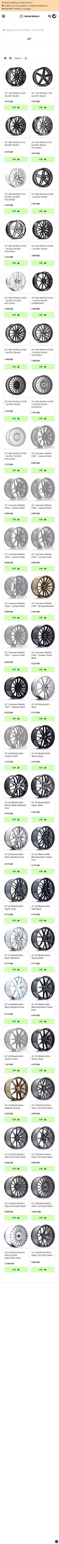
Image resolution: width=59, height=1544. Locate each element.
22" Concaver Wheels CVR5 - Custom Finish (41, 555)
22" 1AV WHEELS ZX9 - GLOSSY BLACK (42, 94)
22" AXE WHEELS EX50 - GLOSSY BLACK (15, 403)
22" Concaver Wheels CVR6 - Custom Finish (15, 604)
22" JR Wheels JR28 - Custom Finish (14, 754)
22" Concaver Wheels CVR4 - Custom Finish (15, 555)
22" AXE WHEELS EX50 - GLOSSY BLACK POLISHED (42, 404)
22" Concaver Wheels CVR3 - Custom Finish (41, 506)
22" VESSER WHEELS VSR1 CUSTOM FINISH (42, 1106)
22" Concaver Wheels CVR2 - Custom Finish (15, 506)
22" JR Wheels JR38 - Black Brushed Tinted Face (41, 857)
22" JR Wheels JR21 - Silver (41, 705)
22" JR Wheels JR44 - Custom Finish (14, 1057)
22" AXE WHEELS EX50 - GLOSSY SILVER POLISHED (15, 456)
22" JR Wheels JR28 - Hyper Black (41, 803)
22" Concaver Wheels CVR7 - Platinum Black (15, 705)
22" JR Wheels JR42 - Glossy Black (41, 956)
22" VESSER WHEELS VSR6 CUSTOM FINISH (42, 1254)
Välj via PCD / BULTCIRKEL (18, 30)
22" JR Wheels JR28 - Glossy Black (41, 754)
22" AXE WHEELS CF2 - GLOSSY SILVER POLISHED (15, 197)
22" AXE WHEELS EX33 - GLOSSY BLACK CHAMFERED (42, 300)
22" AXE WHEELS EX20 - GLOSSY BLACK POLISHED (15, 248)
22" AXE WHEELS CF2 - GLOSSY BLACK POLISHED (42, 145)
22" (42, 30)
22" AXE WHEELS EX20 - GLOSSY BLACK (42, 195)
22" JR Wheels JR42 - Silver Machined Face (14, 1005)
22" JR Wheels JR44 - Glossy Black (41, 1057)
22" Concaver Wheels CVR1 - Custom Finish (41, 454)
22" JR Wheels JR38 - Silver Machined (14, 956)
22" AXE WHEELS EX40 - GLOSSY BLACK (15, 351)
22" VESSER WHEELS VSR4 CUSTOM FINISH (15, 1204)
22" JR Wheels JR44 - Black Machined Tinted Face (41, 1007)
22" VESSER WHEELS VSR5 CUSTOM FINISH (42, 1204)
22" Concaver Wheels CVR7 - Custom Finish (15, 653)
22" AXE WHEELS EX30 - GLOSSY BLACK (42, 247)
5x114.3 (35, 30)
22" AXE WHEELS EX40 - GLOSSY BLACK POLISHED (42, 352)
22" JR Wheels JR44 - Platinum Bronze (14, 1106)
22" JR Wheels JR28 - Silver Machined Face (14, 855)
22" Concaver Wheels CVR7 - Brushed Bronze (42, 604)
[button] (54, 16)
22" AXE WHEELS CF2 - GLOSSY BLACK (15, 143)
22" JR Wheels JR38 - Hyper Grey (14, 907)
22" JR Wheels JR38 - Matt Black (41, 907)
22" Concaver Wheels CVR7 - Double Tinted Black (41, 655)
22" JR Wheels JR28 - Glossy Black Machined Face (15, 805)
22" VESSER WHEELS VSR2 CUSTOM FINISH (15, 1155)
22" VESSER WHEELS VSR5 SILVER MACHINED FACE (15, 1255)
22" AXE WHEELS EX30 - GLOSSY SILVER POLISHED (15, 300)
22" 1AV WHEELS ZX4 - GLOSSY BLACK (16, 94)
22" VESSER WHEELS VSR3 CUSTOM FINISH (42, 1155)
